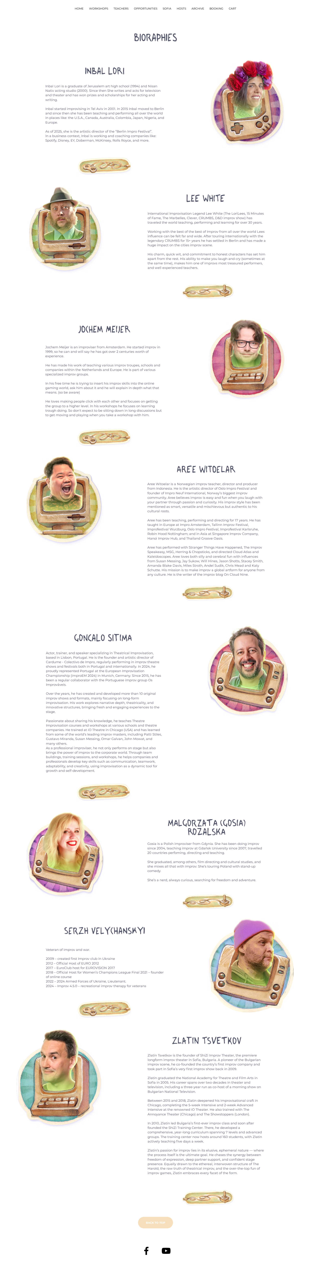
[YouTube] (166, 1250)
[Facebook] (146, 1250)
